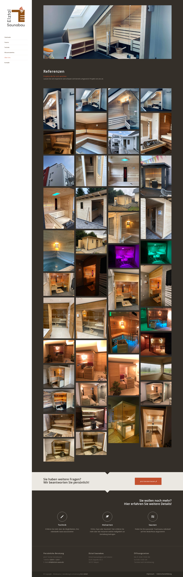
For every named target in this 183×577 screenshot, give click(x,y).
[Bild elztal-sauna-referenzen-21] (59, 285)
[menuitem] (16, 37)
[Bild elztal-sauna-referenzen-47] (92, 134)
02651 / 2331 (55, 560)
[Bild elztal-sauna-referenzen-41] (92, 419)
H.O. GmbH (84, 574)
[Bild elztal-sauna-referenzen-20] (124, 290)
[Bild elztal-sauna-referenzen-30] (157, 394)
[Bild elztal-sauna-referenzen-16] (157, 320)
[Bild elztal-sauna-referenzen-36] (59, 109)
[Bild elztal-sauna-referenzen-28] (157, 369)
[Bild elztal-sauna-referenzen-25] (157, 344)
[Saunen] (153, 516)
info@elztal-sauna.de (56, 562)
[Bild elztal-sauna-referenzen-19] (157, 286)
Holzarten (107, 524)
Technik (62, 524)
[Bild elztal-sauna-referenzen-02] (92, 172)
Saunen (153, 524)
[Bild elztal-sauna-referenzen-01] (124, 172)
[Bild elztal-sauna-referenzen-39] (124, 421)
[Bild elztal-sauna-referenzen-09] (124, 200)
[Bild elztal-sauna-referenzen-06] (59, 209)
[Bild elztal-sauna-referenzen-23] (92, 319)
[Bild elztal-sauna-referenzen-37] (59, 401)
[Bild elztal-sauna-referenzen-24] (59, 352)
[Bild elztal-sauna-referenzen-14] (157, 253)
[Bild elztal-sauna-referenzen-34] (157, 100)
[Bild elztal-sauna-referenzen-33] (124, 109)
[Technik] (62, 516)
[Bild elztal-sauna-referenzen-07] (157, 177)
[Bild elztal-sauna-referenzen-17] (124, 333)
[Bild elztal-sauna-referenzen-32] (92, 100)
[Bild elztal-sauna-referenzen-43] (92, 444)
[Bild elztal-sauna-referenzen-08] (59, 251)
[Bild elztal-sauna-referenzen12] (92, 209)
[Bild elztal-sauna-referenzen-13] (92, 242)
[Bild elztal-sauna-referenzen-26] (92, 361)
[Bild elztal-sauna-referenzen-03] (59, 172)
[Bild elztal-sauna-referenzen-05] (124, 143)
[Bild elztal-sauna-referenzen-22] (59, 318)
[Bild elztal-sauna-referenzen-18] (92, 276)
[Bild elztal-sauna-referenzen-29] (59, 377)
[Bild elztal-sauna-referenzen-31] (92, 395)
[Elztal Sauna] (16, 16)
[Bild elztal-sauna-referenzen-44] (59, 451)
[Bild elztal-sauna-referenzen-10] (124, 228)
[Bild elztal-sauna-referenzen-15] (124, 257)
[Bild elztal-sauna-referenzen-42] (59, 426)
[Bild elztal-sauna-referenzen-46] (157, 134)
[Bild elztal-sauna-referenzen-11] (157, 219)
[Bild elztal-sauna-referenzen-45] (59, 143)
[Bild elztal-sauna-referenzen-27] (124, 375)
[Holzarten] (107, 516)
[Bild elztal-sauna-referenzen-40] (157, 427)
